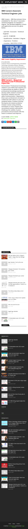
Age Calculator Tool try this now (15, 262)
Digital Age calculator (13, 311)
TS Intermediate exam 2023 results (16, 318)
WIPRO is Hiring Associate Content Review (16, 388)
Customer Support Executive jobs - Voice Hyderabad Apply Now (16, 367)
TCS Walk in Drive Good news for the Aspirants (16, 444)
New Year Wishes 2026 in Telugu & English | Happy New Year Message (16, 256)
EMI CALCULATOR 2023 (13, 304)
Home (2, 6)
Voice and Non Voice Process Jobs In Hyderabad (16, 395)
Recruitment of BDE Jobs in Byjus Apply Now (17, 381)
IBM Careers (7, 6)
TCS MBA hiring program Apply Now (16, 401)
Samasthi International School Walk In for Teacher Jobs (17, 374)
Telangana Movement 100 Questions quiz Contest (16, 269)
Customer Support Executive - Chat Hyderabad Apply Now (16, 361)
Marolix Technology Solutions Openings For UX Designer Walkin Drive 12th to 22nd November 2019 (17, 423)
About (14, 523)
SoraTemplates (11, 525)
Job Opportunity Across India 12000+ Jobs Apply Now (17, 451)
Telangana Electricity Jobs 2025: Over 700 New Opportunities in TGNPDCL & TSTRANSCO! (17, 284)
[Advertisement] (14, 189)
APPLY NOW (14, 117)
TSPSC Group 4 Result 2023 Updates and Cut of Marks (16, 298)
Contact (18, 523)
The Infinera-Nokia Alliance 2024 (15, 291)
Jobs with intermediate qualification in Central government (16, 430)
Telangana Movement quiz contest (16, 275)
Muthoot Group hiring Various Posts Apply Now (16, 464)
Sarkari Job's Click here (9, 118)
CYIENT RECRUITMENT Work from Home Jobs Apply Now (16, 354)
